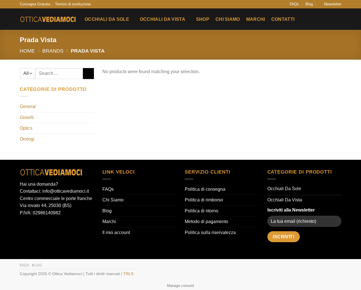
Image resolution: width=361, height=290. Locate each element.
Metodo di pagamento (206, 221)
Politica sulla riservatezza (210, 232)
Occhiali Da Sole (107, 19)
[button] (330, 4)
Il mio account (116, 232)
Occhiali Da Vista (162, 19)
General (28, 106)
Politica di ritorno (201, 210)
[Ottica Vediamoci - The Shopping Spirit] (48, 19)
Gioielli (27, 117)
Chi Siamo (227, 19)
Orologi (27, 139)
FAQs (294, 4)
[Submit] (88, 73)
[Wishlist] (306, 19)
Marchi (255, 19)
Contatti (283, 19)
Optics (26, 128)
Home (27, 51)
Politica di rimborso (204, 199)
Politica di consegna (205, 189)
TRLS (128, 273)
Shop (202, 19)
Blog (309, 4)
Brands (52, 51)
